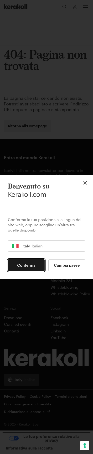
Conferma (26, 265)
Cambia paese (67, 265)
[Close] (85, 183)
